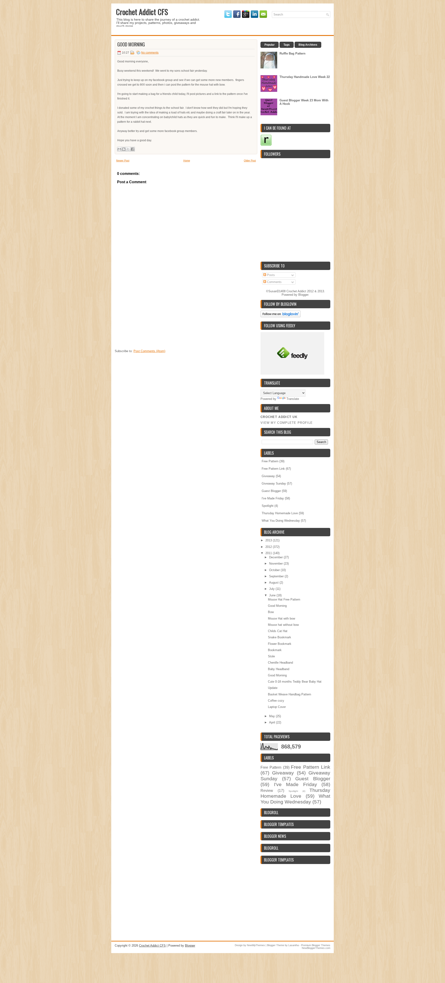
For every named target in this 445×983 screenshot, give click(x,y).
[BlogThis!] (123, 149)
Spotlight (267, 506)
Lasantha (293, 945)
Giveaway (268, 476)
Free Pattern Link (273, 468)
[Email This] (119, 149)
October (275, 570)
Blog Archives (308, 44)
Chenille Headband (280, 662)
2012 (269, 547)
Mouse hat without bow (283, 624)
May (272, 716)
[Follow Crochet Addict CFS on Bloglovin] (281, 316)
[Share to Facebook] (132, 149)
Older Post (250, 160)
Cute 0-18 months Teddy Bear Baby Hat (294, 681)
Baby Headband (278, 669)
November (276, 563)
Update (272, 688)
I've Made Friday (273, 498)
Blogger (303, 294)
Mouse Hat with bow (281, 618)
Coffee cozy (276, 700)
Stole (271, 656)
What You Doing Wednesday (281, 520)
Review (267, 791)
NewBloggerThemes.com (316, 948)
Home (186, 160)
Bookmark (275, 650)
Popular (269, 44)
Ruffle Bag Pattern (292, 53)
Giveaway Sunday (274, 483)
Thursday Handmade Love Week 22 (305, 77)
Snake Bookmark (279, 637)
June (273, 595)
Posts (270, 275)
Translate (292, 399)
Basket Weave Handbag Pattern (289, 694)
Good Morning (131, 44)
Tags (286, 44)
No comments (150, 52)
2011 (269, 553)
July (272, 589)
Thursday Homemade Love (280, 513)
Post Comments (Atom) (149, 351)
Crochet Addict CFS (142, 11)
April (272, 722)
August (274, 582)
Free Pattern (270, 461)
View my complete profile (287, 422)
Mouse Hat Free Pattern (284, 599)
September (277, 576)
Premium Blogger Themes (315, 945)
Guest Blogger (271, 491)
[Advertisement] (149, 318)
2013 (269, 540)
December (276, 557)
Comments (274, 282)
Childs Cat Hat (277, 631)
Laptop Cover (277, 707)
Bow (271, 612)
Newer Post (122, 160)
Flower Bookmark (279, 644)
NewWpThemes (256, 945)
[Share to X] (128, 149)
